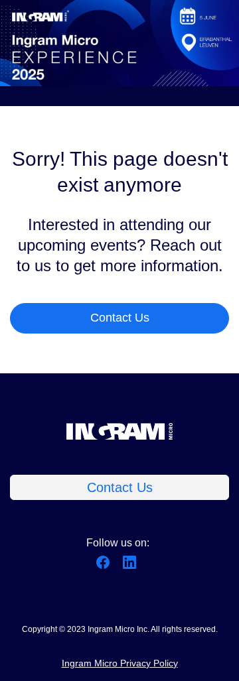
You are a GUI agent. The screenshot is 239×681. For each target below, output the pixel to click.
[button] (106, 566)
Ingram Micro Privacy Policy (120, 663)
